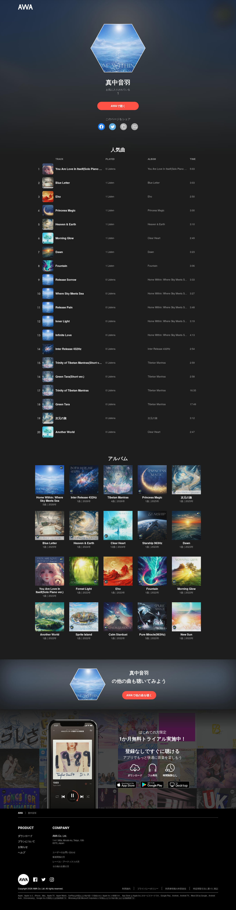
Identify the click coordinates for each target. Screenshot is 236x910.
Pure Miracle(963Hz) (152, 634)
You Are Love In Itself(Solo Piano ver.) (80, 169)
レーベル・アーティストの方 (66, 861)
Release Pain (64, 307)
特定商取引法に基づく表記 (205, 888)
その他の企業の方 (61, 866)
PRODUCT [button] (26, 828)
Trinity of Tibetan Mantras (72, 390)
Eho (58, 197)
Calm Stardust (118, 634)
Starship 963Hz (152, 543)
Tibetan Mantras (157, 362)
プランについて (26, 841)
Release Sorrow (65, 280)
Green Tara (62, 404)
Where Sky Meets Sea (69, 293)
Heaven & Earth (65, 224)
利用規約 (126, 888)
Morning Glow (64, 238)
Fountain (61, 266)
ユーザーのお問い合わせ (64, 852)
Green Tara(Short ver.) (69, 377)
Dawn (59, 252)
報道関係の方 (59, 856)
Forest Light (84, 589)
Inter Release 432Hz (68, 349)
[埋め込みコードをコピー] (134, 126)
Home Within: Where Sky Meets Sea (167, 279)
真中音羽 (32, 812)
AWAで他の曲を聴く (139, 695)
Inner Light (62, 321)
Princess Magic (65, 210)
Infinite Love (63, 335)
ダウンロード (25, 835)
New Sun (186, 634)
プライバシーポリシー (148, 888)
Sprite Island (84, 634)
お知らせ (23, 847)
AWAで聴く (118, 106)
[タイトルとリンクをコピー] (123, 126)
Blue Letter (62, 183)
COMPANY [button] (61, 828)
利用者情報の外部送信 (175, 888)
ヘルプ (21, 852)
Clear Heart (154, 238)
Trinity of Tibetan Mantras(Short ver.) (79, 363)
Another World (65, 432)
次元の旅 (61, 418)
